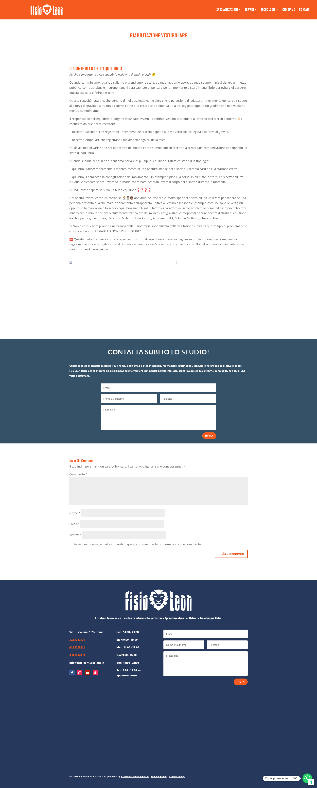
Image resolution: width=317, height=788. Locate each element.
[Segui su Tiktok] (95, 672)
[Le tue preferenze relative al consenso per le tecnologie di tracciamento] (311, 782)
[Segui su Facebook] (72, 672)
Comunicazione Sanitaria (135, 776)
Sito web (75, 535)
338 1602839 (77, 655)
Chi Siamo (288, 10)
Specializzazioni (227, 10)
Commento (78, 474)
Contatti (304, 10)
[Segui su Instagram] (79, 672)
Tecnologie (268, 10)
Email (74, 524)
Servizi (249, 10)
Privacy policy (159, 776)
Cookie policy (177, 776)
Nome (74, 513)
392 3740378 (77, 639)
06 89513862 (77, 647)
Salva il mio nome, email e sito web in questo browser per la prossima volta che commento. (137, 544)
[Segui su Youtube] (87, 672)
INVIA (209, 435)
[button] (307, 778)
